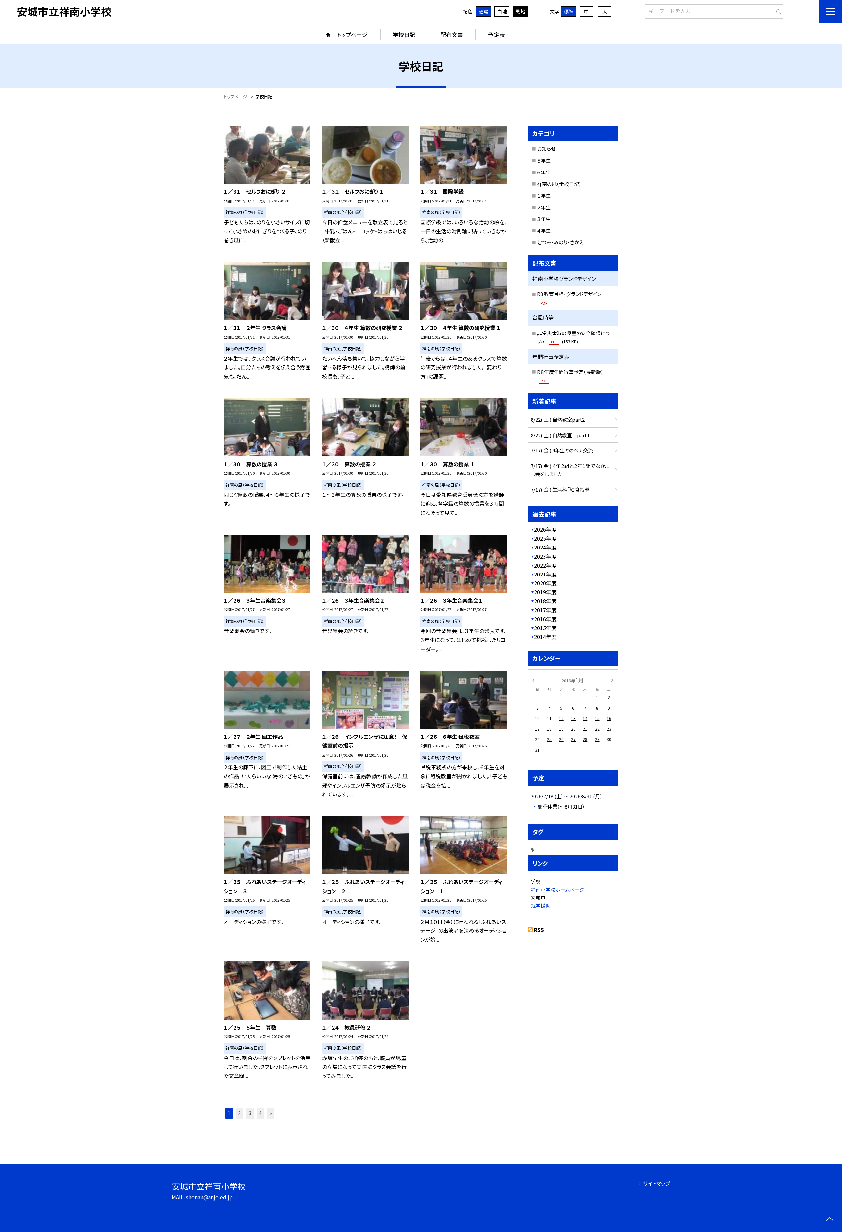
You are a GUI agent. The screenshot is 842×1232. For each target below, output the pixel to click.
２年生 (544, 207)
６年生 (544, 172)
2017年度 (545, 610)
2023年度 (545, 556)
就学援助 (541, 905)
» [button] (271, 1113)
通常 (483, 11)
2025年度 (545, 538)
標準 (569, 11)
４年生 (544, 230)
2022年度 (545, 565)
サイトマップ (656, 1183)
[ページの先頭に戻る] (829, 1219)
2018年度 (545, 601)
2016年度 (545, 619)
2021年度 (545, 574)
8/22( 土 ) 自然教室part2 (558, 419)
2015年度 (545, 628)
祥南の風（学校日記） (559, 183)
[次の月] (612, 679)
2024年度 (545, 547)
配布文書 (451, 34)
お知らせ (546, 148)
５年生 (544, 160)
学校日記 (404, 34)
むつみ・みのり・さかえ (560, 242)
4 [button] (260, 1113)
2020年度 (545, 583)
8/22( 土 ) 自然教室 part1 (560, 435)
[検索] (777, 10)
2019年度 (545, 592)
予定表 (496, 34)
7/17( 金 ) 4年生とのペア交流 (562, 450)
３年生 (544, 218)
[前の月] (533, 679)
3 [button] (250, 1113)
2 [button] (239, 1113)
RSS (539, 930)
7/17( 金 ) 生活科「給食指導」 (561, 489)
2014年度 (545, 637)
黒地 (520, 11)
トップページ (352, 34)
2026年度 (545, 529)
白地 (502, 11)
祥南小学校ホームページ (557, 889)
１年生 (544, 195)
